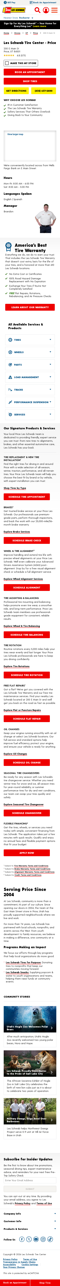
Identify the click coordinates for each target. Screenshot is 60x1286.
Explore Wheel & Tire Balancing (22, 625)
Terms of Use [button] (44, 1203)
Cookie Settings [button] (30, 1264)
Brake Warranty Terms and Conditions (32, 869)
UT (27, 33)
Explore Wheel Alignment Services (23, 578)
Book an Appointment (44, 2)
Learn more (39, 26)
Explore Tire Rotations (17, 666)
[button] (15, 17)
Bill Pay (11, 2)
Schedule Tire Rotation (27, 674)
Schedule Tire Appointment (26, 496)
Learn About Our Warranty (30, 307)
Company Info (12, 1213)
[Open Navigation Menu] (54, 10)
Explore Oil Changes (15, 753)
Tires (17, 339)
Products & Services (16, 1228)
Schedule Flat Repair (27, 718)
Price (35, 33)
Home (6, 33)
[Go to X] (29, 1239)
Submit (30, 1188)
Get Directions (16, 90)
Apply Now (27, 852)
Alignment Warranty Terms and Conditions (34, 872)
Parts (17, 364)
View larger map (15, 134)
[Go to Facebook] (22, 1239)
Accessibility (9, 1264)
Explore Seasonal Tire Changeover (24, 804)
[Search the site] (37, 10)
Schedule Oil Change (27, 762)
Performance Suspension (30, 402)
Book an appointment (30, 72)
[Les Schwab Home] (14, 10)
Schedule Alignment (26, 587)
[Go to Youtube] (36, 1239)
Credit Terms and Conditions (27, 875)
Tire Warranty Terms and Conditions (31, 866)
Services (19, 414)
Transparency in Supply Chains (19, 1262)
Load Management (26, 377)
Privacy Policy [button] (22, 1203)
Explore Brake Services (17, 531)
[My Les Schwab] (46, 10)
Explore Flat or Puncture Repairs (22, 710)
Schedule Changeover (26, 812)
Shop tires (30, 81)
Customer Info (12, 1221)
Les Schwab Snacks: (17, 972)
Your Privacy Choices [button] (14, 1267)
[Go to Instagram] (43, 1239)
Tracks (18, 389)
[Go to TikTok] (50, 1239)
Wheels (18, 352)
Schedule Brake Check (26, 540)
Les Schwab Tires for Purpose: (23, 962)
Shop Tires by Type (15, 487)
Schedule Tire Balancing (26, 634)
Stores (17, 33)
